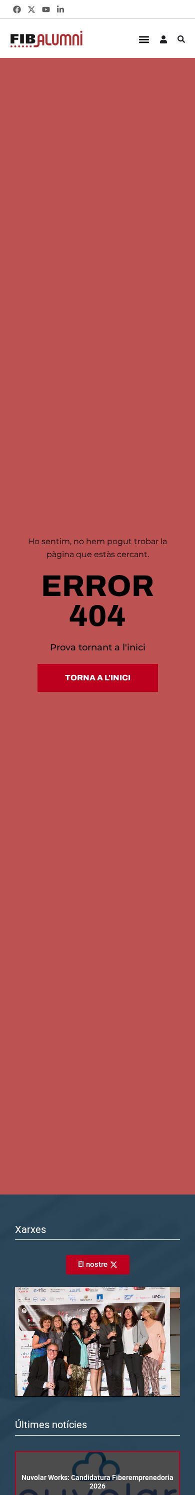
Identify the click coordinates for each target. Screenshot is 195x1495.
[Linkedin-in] (60, 9)
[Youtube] (46, 9)
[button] (144, 39)
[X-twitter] (31, 9)
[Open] (181, 39)
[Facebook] (17, 9)
